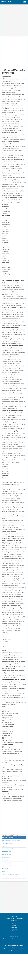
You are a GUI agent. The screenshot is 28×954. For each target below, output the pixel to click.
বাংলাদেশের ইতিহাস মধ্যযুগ (6, 851)
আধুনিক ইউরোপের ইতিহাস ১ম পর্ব (7, 843)
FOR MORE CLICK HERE (7, 837)
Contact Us (14, 927)
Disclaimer (14, 931)
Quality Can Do (6, 1)
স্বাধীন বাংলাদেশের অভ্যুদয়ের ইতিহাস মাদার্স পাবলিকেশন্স (11, 840)
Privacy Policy (14, 929)
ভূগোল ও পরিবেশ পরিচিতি (6, 863)
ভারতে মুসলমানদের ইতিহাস (6, 854)
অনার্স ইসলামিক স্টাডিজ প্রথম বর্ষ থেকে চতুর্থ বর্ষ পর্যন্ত (11, 874)
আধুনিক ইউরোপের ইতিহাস (6, 846)
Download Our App (14, 936)
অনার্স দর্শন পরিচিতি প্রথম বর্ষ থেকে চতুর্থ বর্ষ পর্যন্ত (10, 877)
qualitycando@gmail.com (15, 950)
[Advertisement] (14, 21)
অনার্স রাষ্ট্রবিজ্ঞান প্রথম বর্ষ (6, 865)
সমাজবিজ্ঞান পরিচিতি (5, 860)
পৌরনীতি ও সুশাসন (5, 868)
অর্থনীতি (3, 871)
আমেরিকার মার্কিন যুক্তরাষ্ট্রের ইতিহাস (8, 849)
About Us (14, 925)
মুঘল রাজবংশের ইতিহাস (6, 857)
